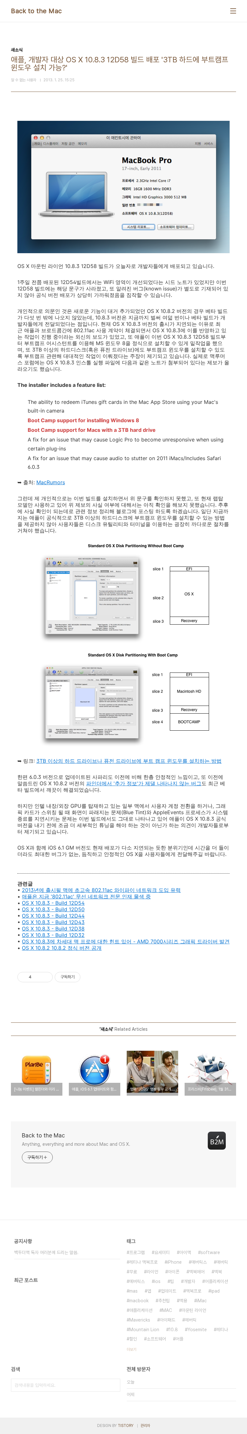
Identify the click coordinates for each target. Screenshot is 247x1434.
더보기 (131, 1349)
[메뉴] (233, 11)
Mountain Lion (144, 1329)
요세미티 (162, 1252)
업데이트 (168, 1291)
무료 (133, 1271)
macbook (139, 1300)
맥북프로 (193, 1291)
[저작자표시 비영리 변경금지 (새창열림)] (89, 977)
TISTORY (125, 1425)
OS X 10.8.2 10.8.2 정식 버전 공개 (62, 948)
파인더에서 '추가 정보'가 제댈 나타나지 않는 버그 (143, 783)
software (210, 1252)
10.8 (173, 1329)
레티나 (222, 1329)
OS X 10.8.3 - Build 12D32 (53, 935)
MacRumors (50, 482)
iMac (202, 1300)
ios (157, 1281)
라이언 (152, 1271)
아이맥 (185, 1252)
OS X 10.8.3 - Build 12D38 (53, 928)
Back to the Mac (36, 11)
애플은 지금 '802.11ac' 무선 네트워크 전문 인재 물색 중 (86, 896)
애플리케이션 (140, 1310)
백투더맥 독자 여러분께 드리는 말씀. (46, 1252)
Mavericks (139, 1320)
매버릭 (222, 1262)
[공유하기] (37, 977)
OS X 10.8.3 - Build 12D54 (53, 903)
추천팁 (164, 1300)
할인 (133, 1338)
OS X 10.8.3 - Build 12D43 (53, 922)
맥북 (218, 1271)
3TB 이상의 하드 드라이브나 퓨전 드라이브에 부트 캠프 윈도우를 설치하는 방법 (129, 761)
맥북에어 (197, 1271)
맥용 (183, 1300)
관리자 (145, 1425)
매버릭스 (199, 1262)
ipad (215, 1291)
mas (133, 1291)
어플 (179, 1338)
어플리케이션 (216, 1281)
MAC (167, 1310)
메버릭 (191, 1320)
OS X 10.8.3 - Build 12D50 (53, 909)
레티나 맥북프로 (143, 1262)
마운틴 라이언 (194, 1310)
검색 (114, 1385)
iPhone (174, 1262)
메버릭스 (137, 1281)
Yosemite (197, 1329)
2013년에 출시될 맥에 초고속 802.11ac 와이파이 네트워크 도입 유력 (101, 890)
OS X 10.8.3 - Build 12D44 (53, 916)
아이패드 (167, 1320)
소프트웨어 (156, 1338)
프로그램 (137, 1252)
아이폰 (173, 1271)
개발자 (189, 1281)
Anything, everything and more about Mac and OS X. (76, 1144)
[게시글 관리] (45, 977)
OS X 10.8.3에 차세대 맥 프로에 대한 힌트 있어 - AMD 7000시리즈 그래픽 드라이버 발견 (126, 941)
